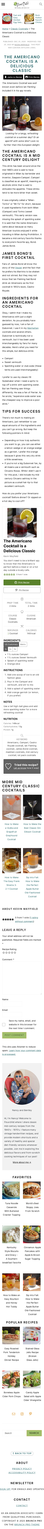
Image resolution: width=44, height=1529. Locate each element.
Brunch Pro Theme (27, 1525)
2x (10, 649)
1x (6, 649)
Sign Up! (5, 1489)
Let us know (20, 768)
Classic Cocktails (19, 29)
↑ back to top (22, 1453)
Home (5, 29)
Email (5, 1010)
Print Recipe (34, 77)
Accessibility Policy (22, 1473)
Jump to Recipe (14, 77)
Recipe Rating (9, 949)
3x (15, 649)
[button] (5, 574)
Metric (23, 644)
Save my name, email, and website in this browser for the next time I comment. (23, 1024)
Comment (8, 959)
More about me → (22, 1162)
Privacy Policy (22, 1469)
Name (5, 999)
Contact (22, 1506)
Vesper (18, 267)
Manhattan (33, 328)
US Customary (11, 644)
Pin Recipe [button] (23, 590)
